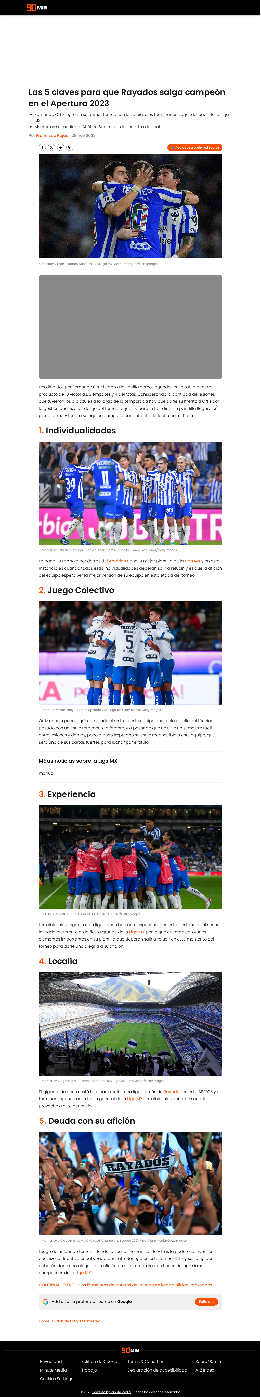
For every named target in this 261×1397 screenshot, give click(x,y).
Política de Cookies (100, 1361)
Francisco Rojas (52, 135)
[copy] (69, 147)
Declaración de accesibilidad (157, 1370)
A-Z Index (204, 1370)
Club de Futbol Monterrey (77, 1321)
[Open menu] (13, 8)
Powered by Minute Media (111, 1392)
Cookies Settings (56, 1379)
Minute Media (53, 1370)
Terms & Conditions (146, 1361)
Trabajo (89, 1370)
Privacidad (51, 1361)
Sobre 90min (208, 1361)
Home (44, 1321)
